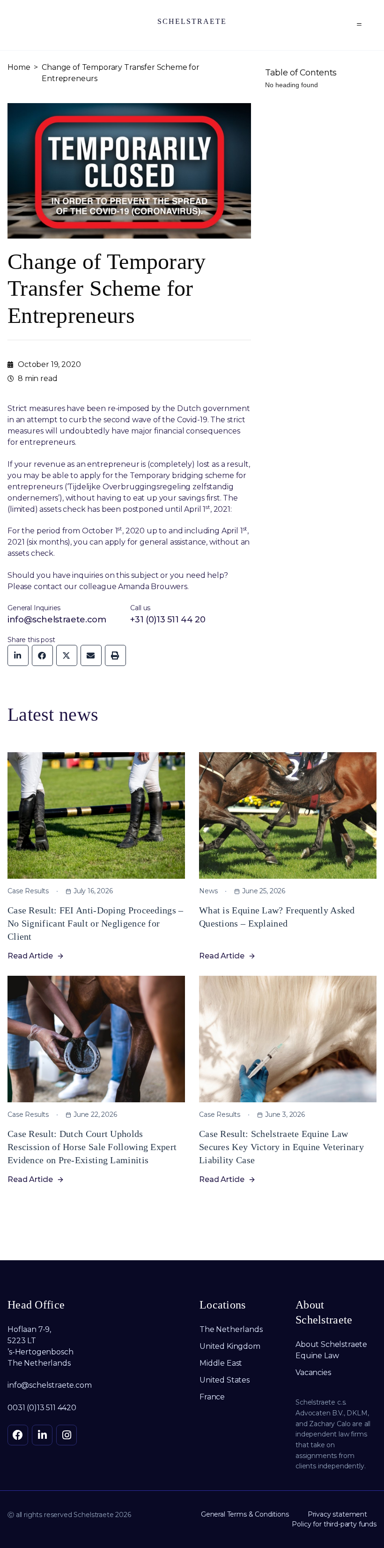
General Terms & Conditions (245, 1514)
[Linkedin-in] (42, 1435)
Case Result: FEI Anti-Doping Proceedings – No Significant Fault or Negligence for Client (95, 923)
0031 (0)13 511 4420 (41, 1407)
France (212, 1396)
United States (224, 1380)
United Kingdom (229, 1346)
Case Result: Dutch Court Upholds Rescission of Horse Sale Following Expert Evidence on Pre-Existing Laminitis (92, 1147)
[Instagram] (66, 1435)
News (208, 891)
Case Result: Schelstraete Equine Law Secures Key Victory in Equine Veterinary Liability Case (281, 1147)
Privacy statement (337, 1514)
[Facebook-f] (17, 1435)
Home (18, 67)
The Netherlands (231, 1329)
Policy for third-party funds (334, 1524)
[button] (359, 25)
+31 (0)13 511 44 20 (167, 619)
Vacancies (313, 1372)
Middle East (221, 1363)
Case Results (28, 891)
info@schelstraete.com (56, 619)
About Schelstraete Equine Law (331, 1350)
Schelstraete (192, 21)
